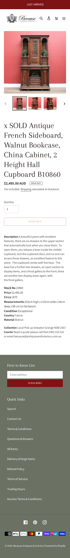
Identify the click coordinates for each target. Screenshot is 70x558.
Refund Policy (15, 469)
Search (11, 409)
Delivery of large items (21, 459)
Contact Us (14, 419)
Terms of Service (17, 479)
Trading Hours (16, 489)
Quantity (9, 202)
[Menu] (64, 18)
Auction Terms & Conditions (24, 499)
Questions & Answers (20, 439)
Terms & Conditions (19, 429)
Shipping (25, 189)
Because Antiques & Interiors (28, 545)
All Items (12, 449)
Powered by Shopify (54, 545)
